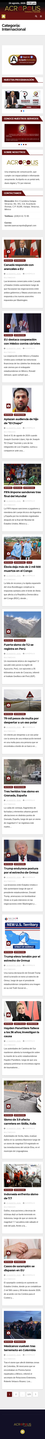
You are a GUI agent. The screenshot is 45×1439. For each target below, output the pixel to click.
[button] (36, 16)
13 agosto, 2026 (13, 1355)
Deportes (8, 487)
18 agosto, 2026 (13, 800)
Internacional (20, 260)
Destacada (8, 260)
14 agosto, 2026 (13, 1275)
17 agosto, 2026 (13, 1041)
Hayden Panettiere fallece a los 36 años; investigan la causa (21, 1032)
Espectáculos (20, 1023)
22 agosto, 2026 (13, 274)
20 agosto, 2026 (13, 654)
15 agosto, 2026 (13, 1128)
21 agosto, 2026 (13, 348)
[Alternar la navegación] (41, 16)
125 (29, 1394)
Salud (29, 562)
